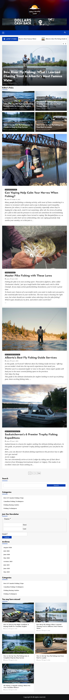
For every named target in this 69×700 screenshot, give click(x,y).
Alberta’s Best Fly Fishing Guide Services (39, 39)
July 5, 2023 (15, 279)
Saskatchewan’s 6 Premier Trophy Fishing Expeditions (31, 436)
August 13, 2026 (46, 129)
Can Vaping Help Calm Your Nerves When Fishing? (31, 194)
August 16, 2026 (13, 129)
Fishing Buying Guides (25, 99)
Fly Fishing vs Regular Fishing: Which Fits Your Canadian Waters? (17, 686)
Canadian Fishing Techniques (11, 99)
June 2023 (7, 568)
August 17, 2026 (46, 108)
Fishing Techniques (9, 101)
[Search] (65, 32)
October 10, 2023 (16, 199)
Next (39, 473)
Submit (6, 537)
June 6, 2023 (13, 83)
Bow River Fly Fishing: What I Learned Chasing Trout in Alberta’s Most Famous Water (51, 103)
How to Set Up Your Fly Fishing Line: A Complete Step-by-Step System (18, 126)
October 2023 (8, 561)
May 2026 (7, 558)
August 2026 (8, 547)
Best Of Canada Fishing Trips (11, 77)
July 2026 (6, 551)
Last (24, 529)
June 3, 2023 (15, 441)
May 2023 (7, 572)
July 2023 (6, 565)
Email (5, 534)
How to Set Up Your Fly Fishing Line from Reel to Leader (50, 126)
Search (5, 478)
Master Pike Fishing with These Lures (28, 275)
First (25, 525)
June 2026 (7, 554)
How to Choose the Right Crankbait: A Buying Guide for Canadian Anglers (18, 105)
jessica (6, 83)
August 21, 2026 (13, 108)
